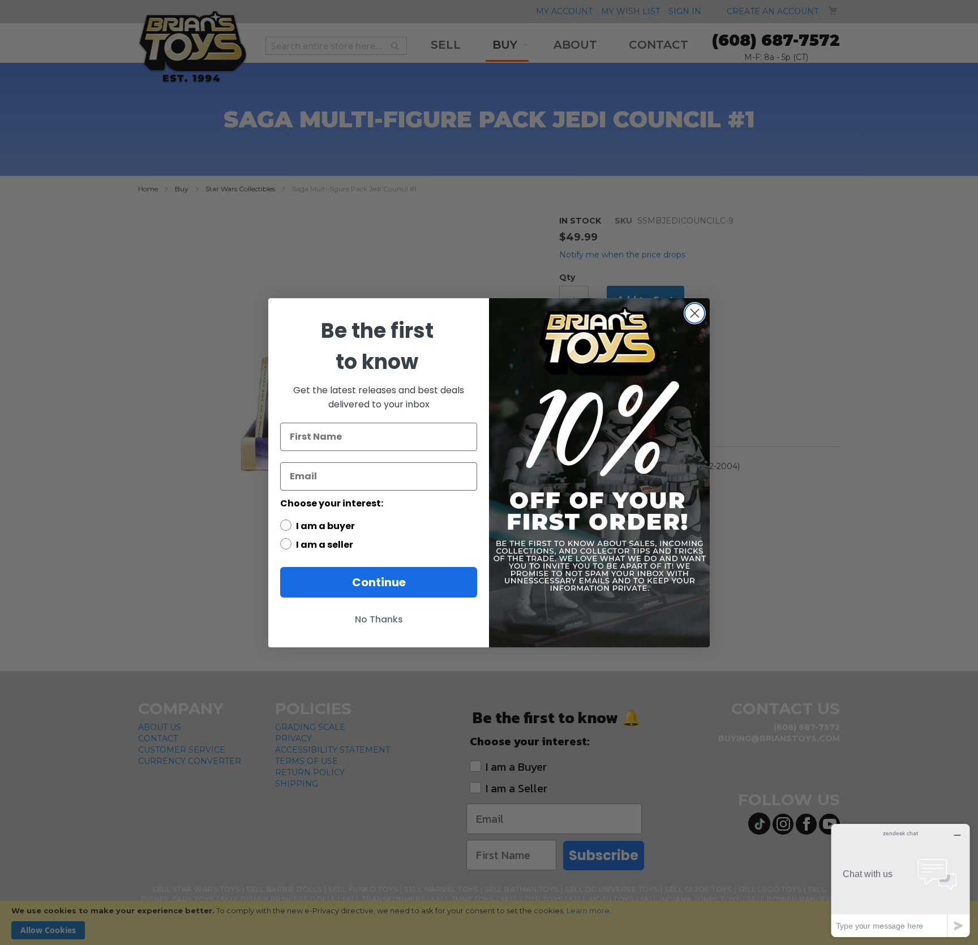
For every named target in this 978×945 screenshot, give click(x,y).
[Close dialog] (694, 313)
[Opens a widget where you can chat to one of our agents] (900, 880)
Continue (379, 582)
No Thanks (379, 619)
